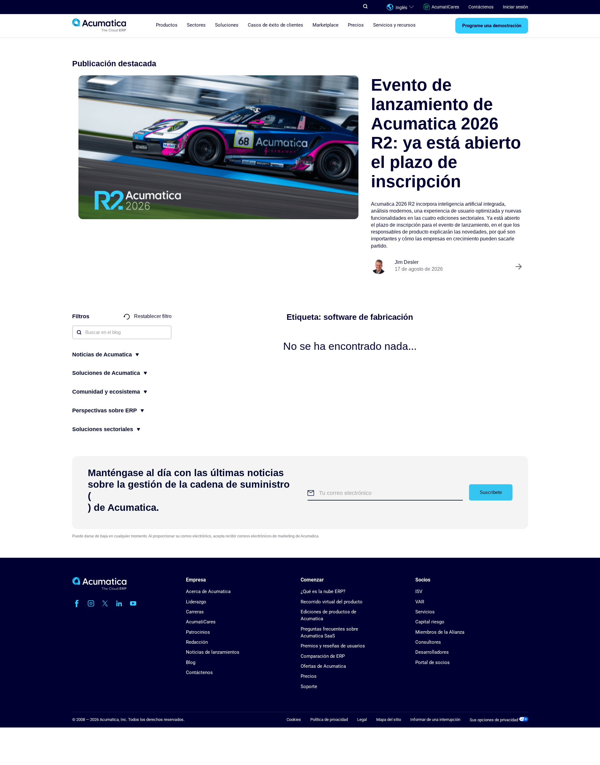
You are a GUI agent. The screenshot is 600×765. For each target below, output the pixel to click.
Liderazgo (196, 602)
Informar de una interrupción (435, 719)
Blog (190, 662)
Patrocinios (198, 632)
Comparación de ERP (323, 656)
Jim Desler (406, 262)
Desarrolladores (432, 652)
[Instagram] (91, 603)
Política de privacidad (329, 719)
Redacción (197, 642)
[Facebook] (77, 603)
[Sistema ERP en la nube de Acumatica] (99, 588)
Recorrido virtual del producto (331, 602)
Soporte (309, 686)
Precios (356, 25)
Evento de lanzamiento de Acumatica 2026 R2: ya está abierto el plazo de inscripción (446, 133)
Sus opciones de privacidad (494, 719)
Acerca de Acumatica (208, 591)
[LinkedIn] (119, 603)
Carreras (195, 612)
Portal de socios (432, 662)
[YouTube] (133, 603)
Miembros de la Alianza (439, 632)
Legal (362, 719)
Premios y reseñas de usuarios (333, 646)
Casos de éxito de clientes (275, 25)
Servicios (425, 612)
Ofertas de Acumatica (323, 666)
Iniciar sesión (515, 6)
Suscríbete (491, 492)
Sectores (196, 25)
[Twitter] (105, 603)
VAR (419, 602)
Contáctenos (480, 6)
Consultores (428, 642)
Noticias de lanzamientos (212, 652)
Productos (167, 25)
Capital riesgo (429, 622)
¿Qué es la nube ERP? (323, 591)
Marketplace (325, 25)
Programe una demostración (491, 26)
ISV (418, 591)
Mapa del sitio (388, 719)
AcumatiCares (445, 6)
